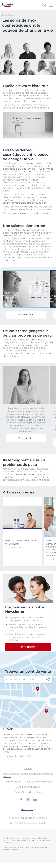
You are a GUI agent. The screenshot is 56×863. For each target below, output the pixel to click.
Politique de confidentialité (38, 781)
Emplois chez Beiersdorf (22, 818)
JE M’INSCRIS (28, 647)
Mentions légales (12, 781)
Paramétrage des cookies (28, 792)
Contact (28, 768)
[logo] (7, 5)
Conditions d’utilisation (28, 786)
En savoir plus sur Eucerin (17, 756)
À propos (42, 818)
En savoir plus (25, 314)
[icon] (48, 679)
